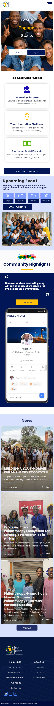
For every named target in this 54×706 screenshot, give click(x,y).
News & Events (14, 672)
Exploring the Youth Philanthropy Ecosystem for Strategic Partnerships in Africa (27, 533)
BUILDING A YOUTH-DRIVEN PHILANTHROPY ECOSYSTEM (26, 470)
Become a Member (15, 677)
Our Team (39, 672)
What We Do (15, 667)
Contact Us (15, 688)
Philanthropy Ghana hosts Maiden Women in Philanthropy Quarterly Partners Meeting (25, 599)
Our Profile (39, 667)
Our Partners (39, 677)
